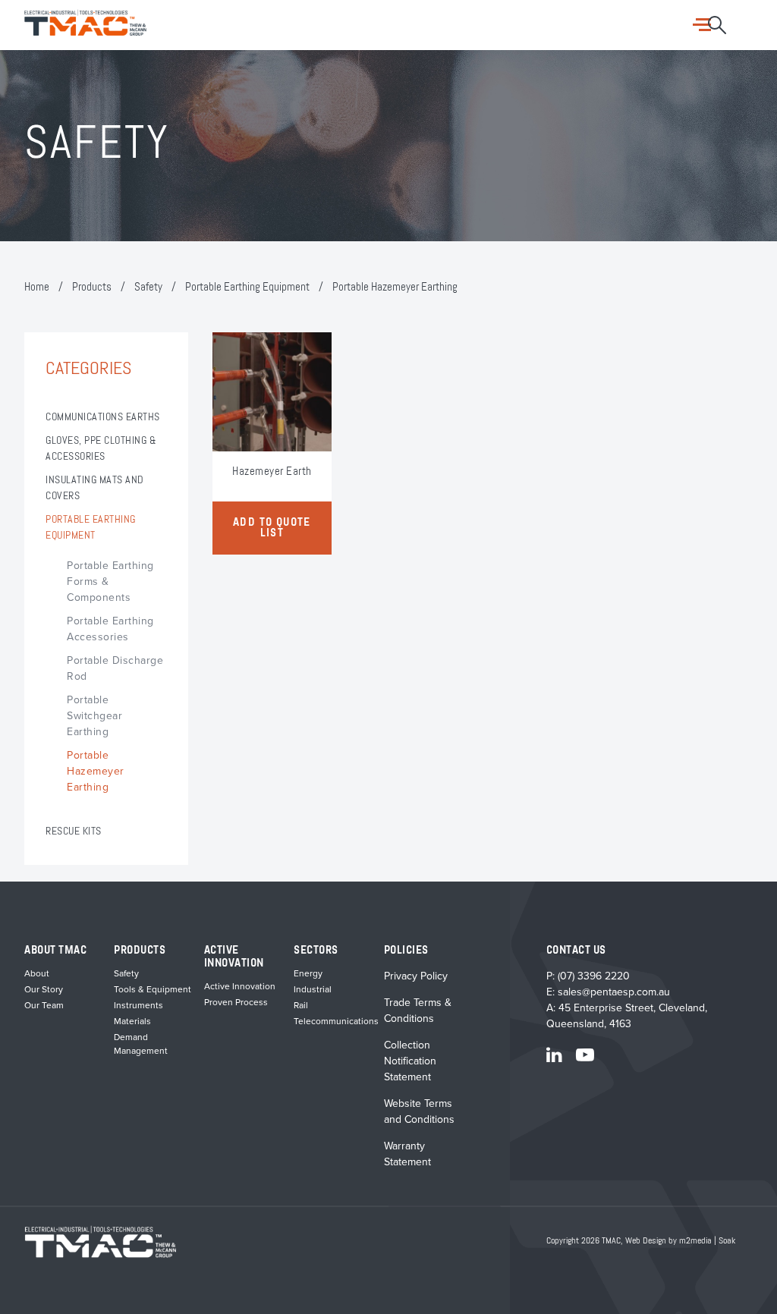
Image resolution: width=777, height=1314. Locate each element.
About (36, 973)
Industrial (313, 989)
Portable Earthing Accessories (110, 629)
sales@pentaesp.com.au (614, 992)
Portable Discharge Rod (115, 668)
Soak (727, 1241)
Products (92, 287)
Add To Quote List (272, 528)
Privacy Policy (416, 976)
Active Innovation (239, 986)
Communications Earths (103, 417)
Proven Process (236, 1002)
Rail (301, 1005)
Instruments (138, 1005)
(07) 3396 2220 (594, 976)
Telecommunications (336, 1021)
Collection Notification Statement (410, 1061)
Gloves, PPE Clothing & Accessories (101, 448)
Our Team (44, 1005)
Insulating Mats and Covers (95, 488)
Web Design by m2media (668, 1241)
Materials (132, 1021)
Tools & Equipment (152, 989)
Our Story (43, 989)
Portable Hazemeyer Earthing (95, 771)
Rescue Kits (74, 831)
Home (36, 287)
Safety (148, 287)
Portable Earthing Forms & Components (110, 581)
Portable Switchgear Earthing (94, 715)
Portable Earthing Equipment (247, 287)
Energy (308, 973)
